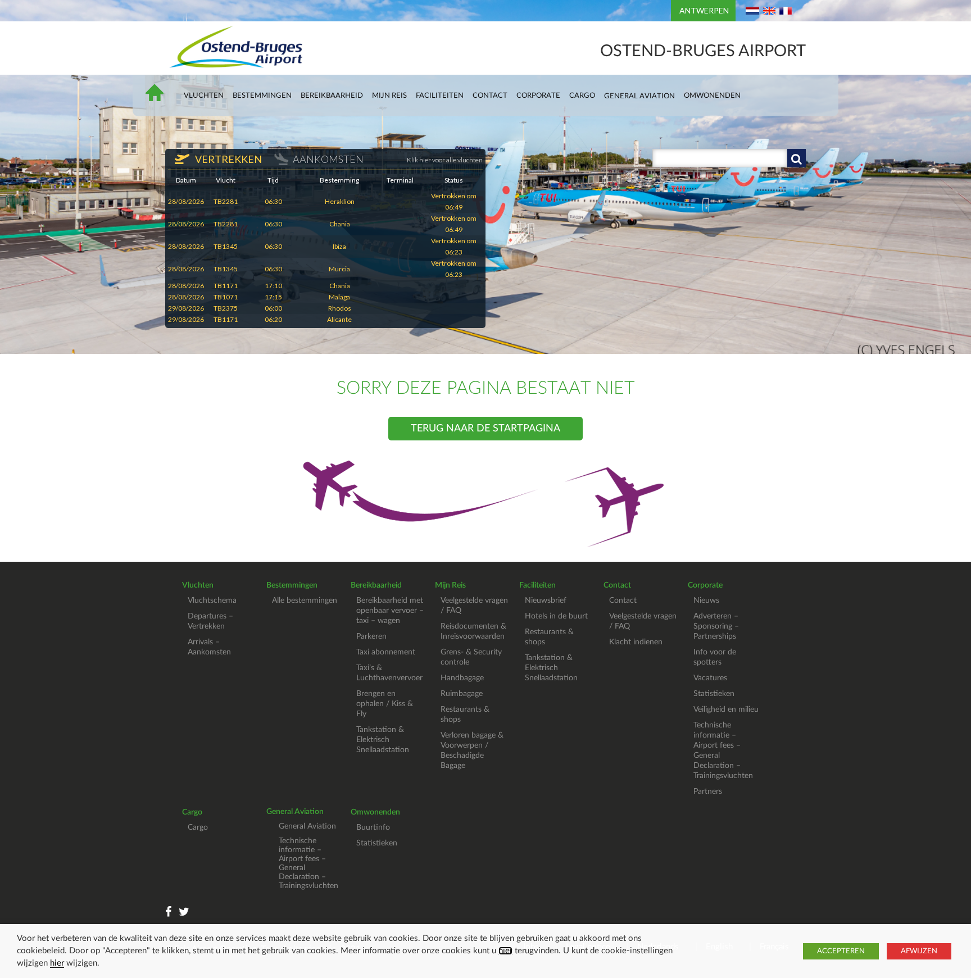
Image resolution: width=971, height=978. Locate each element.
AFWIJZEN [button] (919, 951)
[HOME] (160, 98)
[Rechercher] (796, 158)
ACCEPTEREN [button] (841, 951)
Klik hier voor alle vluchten (445, 160)
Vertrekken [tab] (227, 159)
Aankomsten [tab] (328, 159)
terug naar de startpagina (485, 429)
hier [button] (57, 963)
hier (505, 951)
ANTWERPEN (704, 10)
